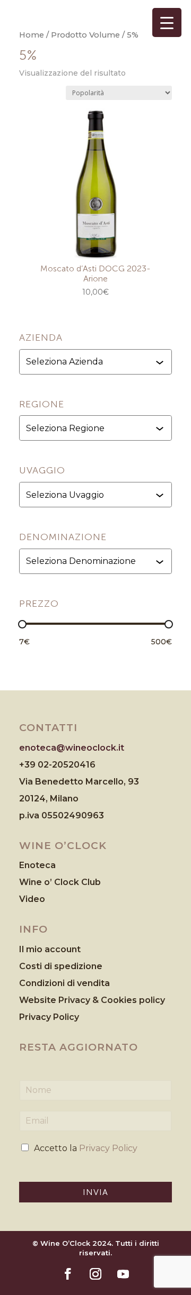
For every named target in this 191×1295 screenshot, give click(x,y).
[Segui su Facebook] (68, 1273)
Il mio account (50, 949)
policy (152, 1000)
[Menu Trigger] (166, 22)
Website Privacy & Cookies (79, 1000)
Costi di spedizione (60, 966)
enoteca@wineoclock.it (71, 748)
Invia (95, 1192)
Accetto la (85, 1148)
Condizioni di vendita (64, 983)
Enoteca (37, 865)
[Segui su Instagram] (95, 1273)
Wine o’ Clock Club (60, 882)
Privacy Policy (49, 1017)
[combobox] (96, 362)
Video (32, 899)
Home (31, 35)
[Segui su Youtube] (123, 1273)
